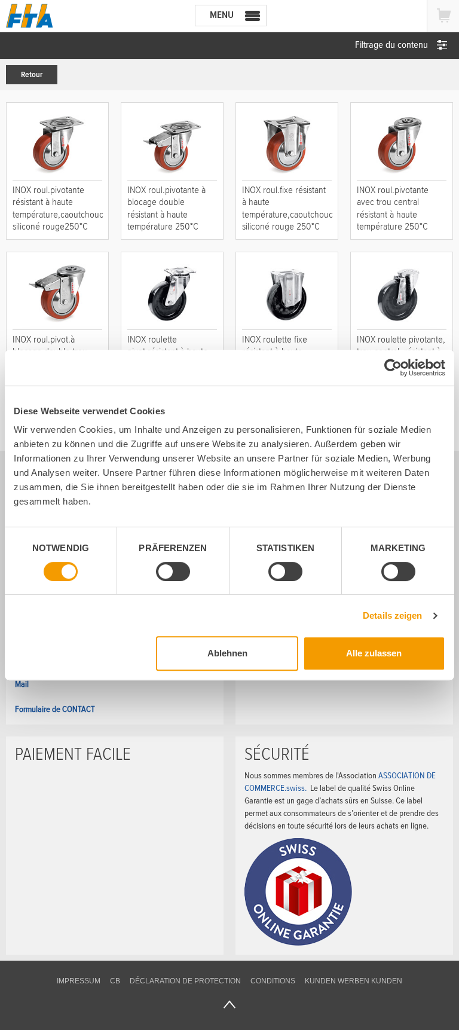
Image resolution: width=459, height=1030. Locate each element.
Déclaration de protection (185, 981)
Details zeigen (392, 615)
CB (115, 981)
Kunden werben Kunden (353, 981)
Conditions (272, 981)
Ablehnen (227, 653)
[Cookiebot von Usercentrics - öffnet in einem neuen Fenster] (393, 368)
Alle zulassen (374, 653)
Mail (22, 683)
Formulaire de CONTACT (55, 709)
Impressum (78, 981)
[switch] (173, 571)
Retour (31, 75)
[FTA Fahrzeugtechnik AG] (29, 16)
